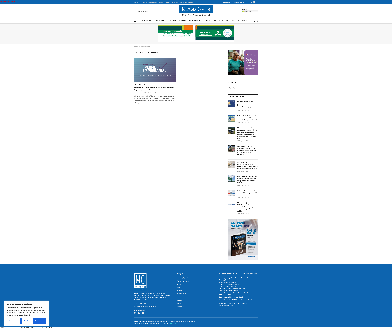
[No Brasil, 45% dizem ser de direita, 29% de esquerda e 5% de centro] (231, 193)
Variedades (242, 21)
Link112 (2, 328)
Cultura (230, 21)
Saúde (208, 21)
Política (172, 21)
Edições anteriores (238, 2)
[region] (26, 313)
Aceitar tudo (39, 321)
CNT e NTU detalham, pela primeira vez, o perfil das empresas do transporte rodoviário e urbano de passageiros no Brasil (154, 87)
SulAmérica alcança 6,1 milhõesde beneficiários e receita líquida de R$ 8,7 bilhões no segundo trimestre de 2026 (247, 165)
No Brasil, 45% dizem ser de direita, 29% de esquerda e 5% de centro (247, 193)
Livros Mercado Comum (8, 1)
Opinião (182, 21)
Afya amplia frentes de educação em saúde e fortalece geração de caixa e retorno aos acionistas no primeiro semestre (247, 150)
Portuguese (247, 11)
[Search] (254, 21)
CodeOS (173, 323)
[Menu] (135, 21)
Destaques (146, 21)
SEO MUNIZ (9, 328)
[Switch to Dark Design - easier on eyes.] (257, 21)
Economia (160, 21)
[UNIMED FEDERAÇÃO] (196, 33)
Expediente (226, 2)
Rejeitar (26, 321)
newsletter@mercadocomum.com (145, 306)
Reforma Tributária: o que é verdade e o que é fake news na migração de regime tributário (168, 2)
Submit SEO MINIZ (47, 327)
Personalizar (13, 321)
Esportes (218, 21)
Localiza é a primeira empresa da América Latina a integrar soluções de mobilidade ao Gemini (247, 180)
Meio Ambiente (196, 21)
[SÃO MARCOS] (243, 74)
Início (135, 46)
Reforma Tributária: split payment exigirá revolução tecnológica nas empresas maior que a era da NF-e (246, 105)
